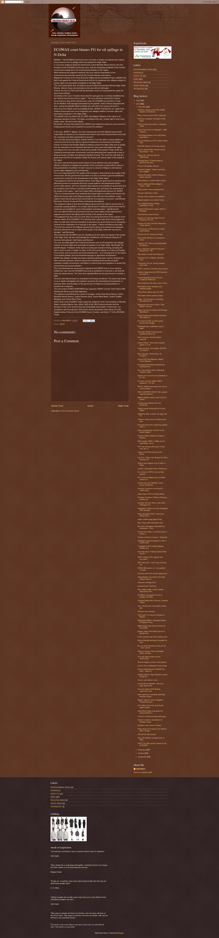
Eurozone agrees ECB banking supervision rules (149, 690)
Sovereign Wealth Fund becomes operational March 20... (150, 333)
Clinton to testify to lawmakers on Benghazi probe (150, 721)
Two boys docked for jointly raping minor (152, 573)
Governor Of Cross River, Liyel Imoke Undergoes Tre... (151, 504)
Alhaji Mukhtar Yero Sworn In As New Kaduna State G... (151, 578)
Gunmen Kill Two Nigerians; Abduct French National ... (150, 360)
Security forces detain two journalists (151, 196)
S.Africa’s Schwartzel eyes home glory (152, 716)
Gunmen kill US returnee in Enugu (150, 234)
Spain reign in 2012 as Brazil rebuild (151, 494)
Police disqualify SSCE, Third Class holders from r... (151, 515)
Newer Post (57, 406)
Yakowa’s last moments (146, 611)
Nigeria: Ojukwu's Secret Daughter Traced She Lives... (150, 701)
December (142, 107)
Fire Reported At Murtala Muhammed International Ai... (151, 366)
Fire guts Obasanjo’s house (148, 193)
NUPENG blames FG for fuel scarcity (151, 146)
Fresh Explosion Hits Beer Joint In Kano (152, 283)
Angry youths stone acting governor (151, 189)
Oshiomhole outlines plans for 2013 (150, 292)
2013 (138, 100)
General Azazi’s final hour (147, 586)
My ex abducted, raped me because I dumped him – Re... (151, 250)
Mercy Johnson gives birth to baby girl (152, 115)
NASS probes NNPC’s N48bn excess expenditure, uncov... (151, 442)
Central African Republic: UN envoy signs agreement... (150, 684)
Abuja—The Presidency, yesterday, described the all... (150, 300)
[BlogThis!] (86, 321)
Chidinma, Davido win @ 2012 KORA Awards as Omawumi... (151, 111)
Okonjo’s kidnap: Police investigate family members (150, 652)
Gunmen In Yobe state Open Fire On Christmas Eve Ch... (151, 219)
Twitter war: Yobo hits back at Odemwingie (148, 156)
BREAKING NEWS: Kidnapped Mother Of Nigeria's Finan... (152, 621)
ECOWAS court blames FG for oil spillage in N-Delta (150, 596)
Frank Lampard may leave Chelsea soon (152, 637)
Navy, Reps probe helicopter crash (150, 523)
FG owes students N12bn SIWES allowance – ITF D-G (150, 382)
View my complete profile (143, 772)
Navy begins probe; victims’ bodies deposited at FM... (150, 590)
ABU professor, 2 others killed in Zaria (152, 181)
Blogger (121, 933)
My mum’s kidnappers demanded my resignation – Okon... (151, 527)
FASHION (137, 73)
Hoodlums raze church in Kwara (149, 725)
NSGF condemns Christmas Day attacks (153, 269)
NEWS (62, 324)
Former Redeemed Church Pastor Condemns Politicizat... (150, 279)
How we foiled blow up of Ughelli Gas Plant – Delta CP (151, 670)
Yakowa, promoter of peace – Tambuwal (152, 537)
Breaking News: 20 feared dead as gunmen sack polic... (150, 161)
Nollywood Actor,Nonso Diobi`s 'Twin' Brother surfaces (151, 305)
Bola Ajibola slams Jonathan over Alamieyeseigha (150, 287)
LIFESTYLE (138, 76)
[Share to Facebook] (91, 321)
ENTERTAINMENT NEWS (143, 70)
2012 (138, 104)
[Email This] (84, 321)
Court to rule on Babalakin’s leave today (152, 666)
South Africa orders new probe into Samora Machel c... (150, 712)
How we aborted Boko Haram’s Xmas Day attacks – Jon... (151, 150)
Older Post (123, 406)
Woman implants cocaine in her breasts (152, 662)
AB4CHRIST (140, 769)
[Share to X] (89, 321)
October (141, 753)
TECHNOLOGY (139, 89)
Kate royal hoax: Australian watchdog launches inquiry (151, 695)
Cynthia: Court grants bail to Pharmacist (152, 469)
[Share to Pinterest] (93, 321)
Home (90, 406)
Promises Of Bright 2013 (147, 582)
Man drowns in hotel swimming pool (151, 254)
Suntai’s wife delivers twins (148, 680)
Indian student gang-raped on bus (150, 519)
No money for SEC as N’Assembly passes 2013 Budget (150, 322)
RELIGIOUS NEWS (141, 82)
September (142, 757)
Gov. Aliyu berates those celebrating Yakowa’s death (151, 371)
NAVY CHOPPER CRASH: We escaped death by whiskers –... (152, 393)
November (142, 750)
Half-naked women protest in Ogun (150, 296)
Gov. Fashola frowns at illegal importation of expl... (148, 204)
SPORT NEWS (139, 86)
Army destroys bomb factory (148, 214)
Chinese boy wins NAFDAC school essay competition (150, 484)
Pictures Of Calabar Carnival (148, 166)
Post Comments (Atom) (70, 411)
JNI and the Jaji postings (147, 734)
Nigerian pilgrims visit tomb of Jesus (151, 200)
